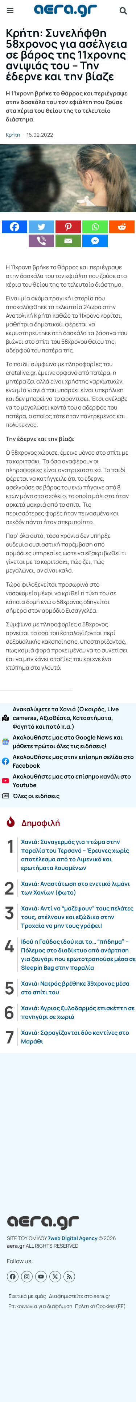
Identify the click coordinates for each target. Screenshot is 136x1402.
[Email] (68, 241)
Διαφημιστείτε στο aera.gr (79, 1295)
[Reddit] (122, 226)
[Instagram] (27, 1276)
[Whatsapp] (95, 226)
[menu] (10, 10)
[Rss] (69, 1276)
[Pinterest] (68, 226)
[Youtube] (41, 1276)
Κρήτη (13, 134)
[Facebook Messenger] (95, 241)
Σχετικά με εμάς (27, 1295)
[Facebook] (14, 226)
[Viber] (41, 241)
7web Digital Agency (73, 1238)
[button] (123, 11)
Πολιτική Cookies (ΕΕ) (100, 1306)
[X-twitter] (55, 1276)
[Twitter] (41, 226)
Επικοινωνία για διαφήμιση (40, 1306)
